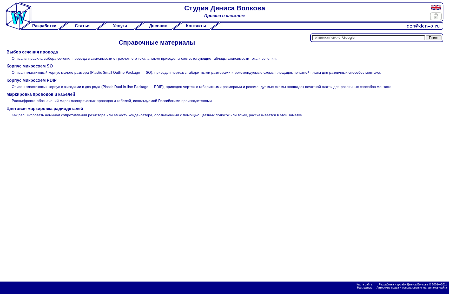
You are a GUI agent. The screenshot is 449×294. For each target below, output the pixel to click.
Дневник (158, 26)
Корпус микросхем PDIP (31, 80)
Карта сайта (364, 284)
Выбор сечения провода (32, 52)
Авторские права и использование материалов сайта (412, 287)
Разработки (44, 26)
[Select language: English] (436, 7)
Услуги (120, 26)
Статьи (82, 26)
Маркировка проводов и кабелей (40, 94)
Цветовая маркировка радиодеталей (44, 108)
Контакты (196, 26)
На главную (364, 287)
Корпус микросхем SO (29, 66)
